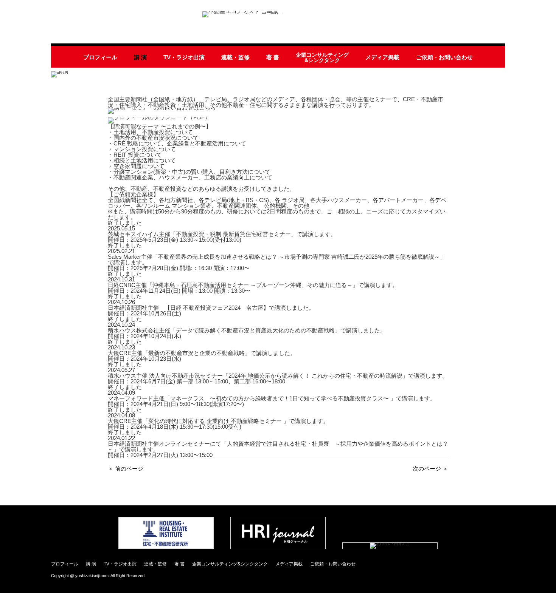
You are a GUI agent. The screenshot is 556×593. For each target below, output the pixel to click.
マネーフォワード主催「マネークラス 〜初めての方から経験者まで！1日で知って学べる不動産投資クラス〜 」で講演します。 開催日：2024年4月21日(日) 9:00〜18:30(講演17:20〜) (272, 401)
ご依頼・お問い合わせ (444, 57)
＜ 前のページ (125, 468)
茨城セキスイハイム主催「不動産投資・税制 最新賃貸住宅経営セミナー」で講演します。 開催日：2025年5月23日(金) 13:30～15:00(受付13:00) (222, 236)
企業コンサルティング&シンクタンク (322, 57)
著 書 (272, 57)
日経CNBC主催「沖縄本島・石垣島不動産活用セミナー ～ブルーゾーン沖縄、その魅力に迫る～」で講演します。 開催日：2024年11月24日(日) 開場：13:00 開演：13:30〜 (253, 287)
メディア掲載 (382, 57)
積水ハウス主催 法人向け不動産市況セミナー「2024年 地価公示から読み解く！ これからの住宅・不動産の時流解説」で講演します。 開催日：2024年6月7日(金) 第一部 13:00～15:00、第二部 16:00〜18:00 (278, 378)
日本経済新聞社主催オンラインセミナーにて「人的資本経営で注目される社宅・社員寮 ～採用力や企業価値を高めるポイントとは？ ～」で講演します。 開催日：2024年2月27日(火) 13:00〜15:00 (278, 449)
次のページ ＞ (430, 468)
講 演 (140, 57)
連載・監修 (235, 57)
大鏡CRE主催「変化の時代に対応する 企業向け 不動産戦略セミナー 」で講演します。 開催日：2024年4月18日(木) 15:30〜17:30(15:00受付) (218, 423)
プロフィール (100, 57)
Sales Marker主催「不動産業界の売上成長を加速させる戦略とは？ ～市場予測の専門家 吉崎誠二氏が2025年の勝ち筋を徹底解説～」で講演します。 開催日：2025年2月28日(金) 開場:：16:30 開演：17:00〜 (277, 262)
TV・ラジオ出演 (184, 57)
